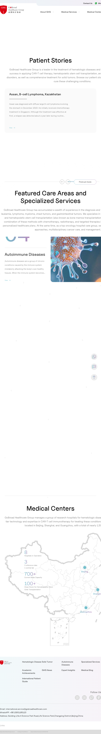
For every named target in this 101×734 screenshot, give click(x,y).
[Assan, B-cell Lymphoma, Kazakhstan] (64, 155)
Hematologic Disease (31, 662)
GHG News (47, 670)
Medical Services (69, 12)
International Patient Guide (31, 680)
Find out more (85, 182)
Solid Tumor (47, 662)
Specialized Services (90, 662)
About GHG (45, 12)
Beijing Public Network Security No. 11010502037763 (39, 731)
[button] (68, 182)
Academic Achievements (28, 671)
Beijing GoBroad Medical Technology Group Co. (7, 731)
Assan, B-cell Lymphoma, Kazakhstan (35, 94)
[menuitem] (45, 12)
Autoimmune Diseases (25, 254)
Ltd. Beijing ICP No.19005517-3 (22, 731)
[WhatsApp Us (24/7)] (94, 357)
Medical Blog (87, 670)
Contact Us (87, 3)
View (10, 128)
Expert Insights (68, 670)
